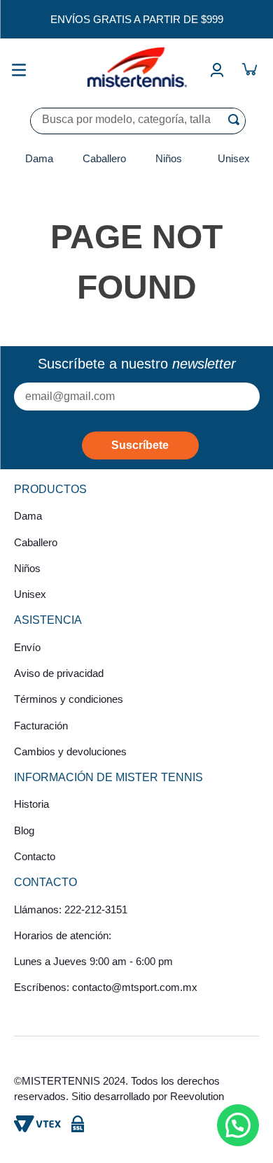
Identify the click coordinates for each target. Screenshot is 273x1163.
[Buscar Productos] (236, 119)
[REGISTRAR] (140, 445)
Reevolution (197, 1096)
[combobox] (138, 121)
